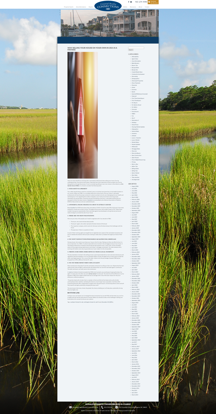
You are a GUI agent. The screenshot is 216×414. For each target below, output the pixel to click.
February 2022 (135, 289)
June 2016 (134, 355)
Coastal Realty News (137, 72)
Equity (133, 91)
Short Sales (134, 175)
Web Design (114, 410)
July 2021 (134, 305)
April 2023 (134, 269)
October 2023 (135, 261)
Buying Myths (135, 67)
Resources (133, 7)
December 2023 (136, 256)
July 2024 (134, 241)
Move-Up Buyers (136, 153)
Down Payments (136, 83)
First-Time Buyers (136, 100)
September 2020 (136, 326)
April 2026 (134, 195)
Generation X (135, 120)
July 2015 (134, 377)
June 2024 (134, 243)
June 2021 (134, 307)
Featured (134, 96)
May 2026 (134, 193)
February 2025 (135, 226)
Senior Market (135, 173)
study (70, 272)
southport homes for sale (76, 302)
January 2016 (135, 364)
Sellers (125, 7)
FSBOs (133, 113)
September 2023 (136, 263)
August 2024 (135, 239)
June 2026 (134, 190)
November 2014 (136, 386)
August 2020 (135, 329)
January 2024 (135, 254)
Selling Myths (135, 168)
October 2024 (135, 234)
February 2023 (135, 274)
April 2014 (134, 392)
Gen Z (133, 118)
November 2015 (136, 368)
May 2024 (134, 245)
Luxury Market (135, 140)
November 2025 (136, 206)
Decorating (135, 76)
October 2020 (135, 324)
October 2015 (135, 370)
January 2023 (135, 276)
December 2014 (136, 384)
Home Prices (135, 124)
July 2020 (134, 331)
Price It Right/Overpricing (138, 159)
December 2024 (136, 230)
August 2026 (135, 186)
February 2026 (135, 199)
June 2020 (134, 333)
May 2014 (134, 390)
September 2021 (136, 300)
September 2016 (136, 351)
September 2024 (136, 236)
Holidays (134, 122)
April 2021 (134, 311)
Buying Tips (135, 69)
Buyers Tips (135, 65)
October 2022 (135, 283)
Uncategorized (135, 179)
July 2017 (134, 342)
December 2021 (136, 294)
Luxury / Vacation (136, 138)
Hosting (120, 410)
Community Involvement (138, 74)
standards (89, 200)
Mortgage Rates (136, 149)
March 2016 (135, 362)
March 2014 (135, 395)
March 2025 (135, 223)
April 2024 (134, 247)
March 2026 (135, 197)
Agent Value (135, 59)
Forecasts (134, 109)
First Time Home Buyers (138, 98)
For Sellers (134, 107)
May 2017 (134, 344)
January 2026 (135, 201)
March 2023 (135, 272)
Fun (133, 116)
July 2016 (134, 353)
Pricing (133, 162)
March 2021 (135, 313)
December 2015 (136, 366)
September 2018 (136, 340)
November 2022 (136, 280)
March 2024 (135, 250)
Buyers (91, 7)
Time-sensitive (135, 177)
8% (79, 260)
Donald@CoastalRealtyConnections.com (85, 407)
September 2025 (136, 210)
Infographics (135, 129)
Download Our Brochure (154, 2)
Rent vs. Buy (135, 164)
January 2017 (135, 348)
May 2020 (134, 335)
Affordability (135, 56)
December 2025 (136, 204)
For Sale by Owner (136, 105)
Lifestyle (134, 135)
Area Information (81, 7)
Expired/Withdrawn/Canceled (139, 94)
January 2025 (135, 228)
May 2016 (134, 357)
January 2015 (135, 381)
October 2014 (135, 388)
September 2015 (136, 373)
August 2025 (135, 212)
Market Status (135, 142)
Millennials (134, 146)
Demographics (135, 78)
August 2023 (135, 265)
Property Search (68, 7)
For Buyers (134, 102)
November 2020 (136, 322)
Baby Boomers (135, 63)
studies (73, 207)
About (140, 7)
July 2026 (134, 188)
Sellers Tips (135, 166)
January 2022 (135, 291)
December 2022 (136, 278)
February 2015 (135, 379)
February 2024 (135, 252)
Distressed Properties (137, 80)
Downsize (134, 85)
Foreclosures (135, 111)
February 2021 (135, 315)
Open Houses (135, 157)
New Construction (136, 155)
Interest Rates (135, 131)
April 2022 (134, 285)
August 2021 (135, 302)
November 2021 (136, 296)
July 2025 (134, 215)
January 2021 (135, 318)
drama (133, 87)
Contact (147, 7)
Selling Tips (135, 170)
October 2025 (135, 208)
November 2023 (136, 258)
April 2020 (134, 337)
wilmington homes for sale (90, 302)
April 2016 (134, 359)
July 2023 (134, 267)
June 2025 (134, 217)
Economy (134, 89)
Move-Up (134, 151)
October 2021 (135, 298)
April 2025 (134, 221)
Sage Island (132, 410)
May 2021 (134, 309)
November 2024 (136, 232)
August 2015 (135, 375)
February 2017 (135, 346)
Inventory (134, 133)
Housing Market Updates (138, 127)
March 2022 (135, 287)
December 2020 (136, 320)
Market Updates (136, 144)
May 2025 (134, 219)
